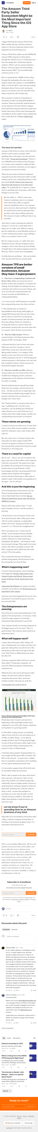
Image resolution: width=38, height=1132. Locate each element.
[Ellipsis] (35, 947)
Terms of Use (28, 897)
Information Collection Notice (20, 899)
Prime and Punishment (19, 159)
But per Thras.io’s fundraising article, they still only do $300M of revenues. (18, 498)
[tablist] (10, 929)
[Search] (34, 1038)
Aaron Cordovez (11, 995)
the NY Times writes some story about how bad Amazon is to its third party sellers (17, 185)
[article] (19, 1047)
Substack (9, 1128)
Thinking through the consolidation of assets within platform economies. (14, 1080)
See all (5, 1091)
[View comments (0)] (11, 1067)
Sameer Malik (10, 948)
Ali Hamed (9, 30)
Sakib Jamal (28, 116)
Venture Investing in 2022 (12, 1043)
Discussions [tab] (16, 1038)
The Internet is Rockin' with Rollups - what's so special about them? (13, 1074)
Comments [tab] (6, 929)
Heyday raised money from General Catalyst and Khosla (17, 575)
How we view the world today (12, 1046)
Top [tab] (4, 1038)
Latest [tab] (9, 1038)
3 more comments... (8, 1028)
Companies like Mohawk (10, 586)
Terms (25, 1116)
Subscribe (27, 3)
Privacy (19, 1116)
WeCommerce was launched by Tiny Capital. (19, 590)
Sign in (34, 3)
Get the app (29, 1123)
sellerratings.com (26, 1010)
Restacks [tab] (14, 929)
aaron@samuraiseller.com (27, 1000)
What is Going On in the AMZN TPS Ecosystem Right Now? (14, 1057)
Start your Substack (14, 1123)
